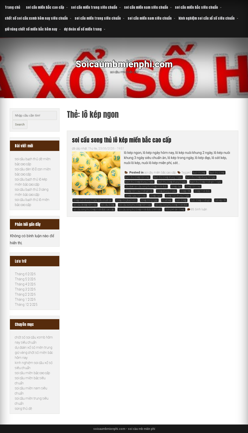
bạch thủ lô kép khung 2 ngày (139, 182)
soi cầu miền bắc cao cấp (45, 7)
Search (20, 124)
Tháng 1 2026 (25, 299)
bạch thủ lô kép (217, 172)
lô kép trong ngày (149, 200)
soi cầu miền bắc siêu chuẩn (196, 7)
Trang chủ (12, 7)
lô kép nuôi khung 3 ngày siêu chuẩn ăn (92, 200)
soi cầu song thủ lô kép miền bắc (171, 205)
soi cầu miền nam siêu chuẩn (146, 7)
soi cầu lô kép (108, 205)
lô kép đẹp (176, 186)
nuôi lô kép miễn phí (201, 200)
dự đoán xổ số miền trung (83, 29)
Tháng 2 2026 (25, 294)
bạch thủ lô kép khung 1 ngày (168, 177)
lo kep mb (185, 191)
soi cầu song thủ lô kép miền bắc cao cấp (121, 140)
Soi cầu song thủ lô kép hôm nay (135, 205)
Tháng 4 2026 (25, 284)
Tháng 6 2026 (25, 274)
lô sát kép (166, 200)
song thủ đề (23, 408)
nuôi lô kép (181, 200)
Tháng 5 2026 (25, 279)
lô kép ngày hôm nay (135, 195)
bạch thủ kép (199, 172)
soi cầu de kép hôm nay (85, 205)
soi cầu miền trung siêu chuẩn (94, 7)
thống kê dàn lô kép (174, 209)
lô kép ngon (155, 195)
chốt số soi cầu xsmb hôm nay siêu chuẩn (36, 18)
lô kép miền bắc (202, 191)
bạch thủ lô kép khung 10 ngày (201, 177)
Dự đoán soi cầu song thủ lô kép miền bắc (146, 186)
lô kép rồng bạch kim (126, 200)
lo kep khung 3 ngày (166, 191)
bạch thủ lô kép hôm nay (137, 177)
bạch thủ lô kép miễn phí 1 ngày (205, 182)
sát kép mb (220, 200)
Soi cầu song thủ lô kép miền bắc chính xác (139, 209)
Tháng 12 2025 (26, 305)
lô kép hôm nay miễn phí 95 (139, 191)
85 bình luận (199, 209)
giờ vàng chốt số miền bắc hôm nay (31, 29)
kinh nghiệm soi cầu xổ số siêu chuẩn (206, 18)
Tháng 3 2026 (25, 289)
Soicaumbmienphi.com (124, 64)
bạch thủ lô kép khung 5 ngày (172, 182)
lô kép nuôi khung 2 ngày (178, 195)
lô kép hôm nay (193, 186)
